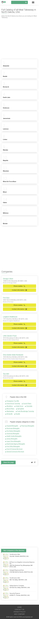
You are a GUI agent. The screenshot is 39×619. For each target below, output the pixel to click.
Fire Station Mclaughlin (13, 431)
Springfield (20, 408)
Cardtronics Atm (15, 554)
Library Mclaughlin (12, 438)
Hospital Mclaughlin (12, 426)
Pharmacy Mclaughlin (27, 426)
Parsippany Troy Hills (13, 401)
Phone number (18, 286)
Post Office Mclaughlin (13, 446)
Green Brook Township (13, 403)
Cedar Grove (19, 406)
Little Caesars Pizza (9, 336)
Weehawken (10, 411)
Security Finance (15, 593)
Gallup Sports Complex (17, 585)
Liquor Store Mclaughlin (14, 441)
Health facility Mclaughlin (14, 436)
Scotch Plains (27, 403)
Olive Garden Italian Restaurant (13, 355)
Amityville (9, 414)
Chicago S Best (8, 279)
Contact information (18, 290)
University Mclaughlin (13, 433)
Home (19, 607)
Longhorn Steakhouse (10, 317)
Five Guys (6, 298)
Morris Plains (10, 408)
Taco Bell (6, 374)
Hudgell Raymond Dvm (17, 570)
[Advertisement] (19, 38)
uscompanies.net (27, 617)
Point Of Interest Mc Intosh (15, 449)
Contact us (19, 609)
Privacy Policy (19, 612)
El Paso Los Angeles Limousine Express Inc (22, 562)
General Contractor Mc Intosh (15, 451)
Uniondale (29, 406)
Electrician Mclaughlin (13, 428)
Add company (19, 614)
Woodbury (10, 406)
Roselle (18, 414)
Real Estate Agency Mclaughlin (16, 444)
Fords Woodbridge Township (25, 411)
